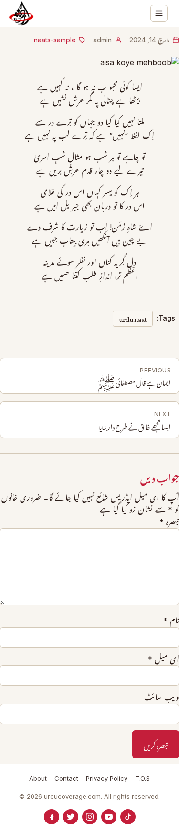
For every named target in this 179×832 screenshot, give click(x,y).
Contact (66, 778)
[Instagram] (89, 816)
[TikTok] (128, 816)
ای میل (163, 659)
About (38, 778)
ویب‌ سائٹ (161, 697)
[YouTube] (108, 816)
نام (171, 620)
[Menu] (159, 13)
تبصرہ (169, 522)
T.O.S (142, 778)
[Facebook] (51, 816)
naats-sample (55, 40)
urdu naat (133, 318)
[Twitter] (70, 816)
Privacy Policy (106, 778)
